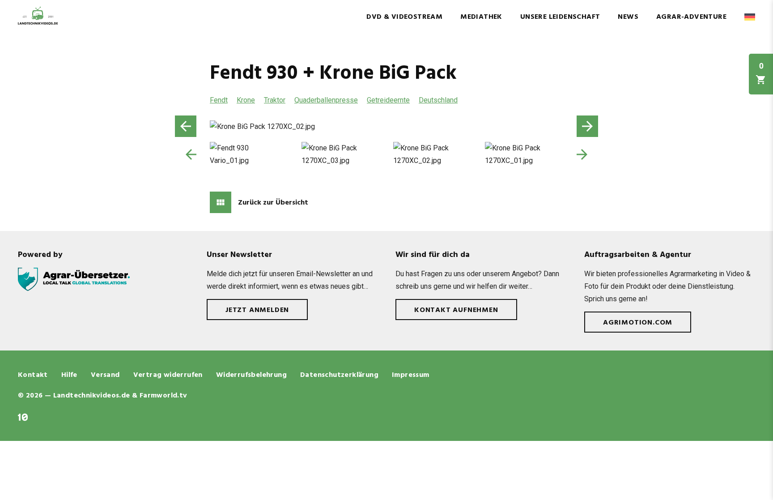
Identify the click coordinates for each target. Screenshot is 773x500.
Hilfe (69, 375)
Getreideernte (388, 100)
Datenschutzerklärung (339, 375)
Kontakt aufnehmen (456, 310)
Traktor (274, 100)
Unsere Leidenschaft (560, 17)
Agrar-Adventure (691, 17)
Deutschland (438, 100)
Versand (105, 375)
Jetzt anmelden (257, 310)
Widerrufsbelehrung (251, 375)
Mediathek (481, 17)
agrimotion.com (637, 323)
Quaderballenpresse (326, 100)
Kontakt (33, 375)
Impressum (410, 375)
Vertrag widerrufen (168, 375)
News (628, 17)
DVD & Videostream (404, 17)
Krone (246, 100)
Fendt (219, 100)
